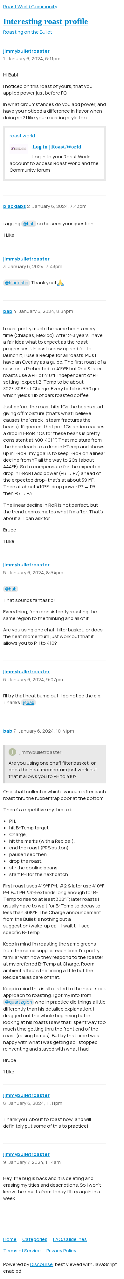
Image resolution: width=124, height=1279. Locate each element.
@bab (29, 224)
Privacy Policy (61, 1250)
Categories (34, 1239)
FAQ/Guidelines (70, 1239)
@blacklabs (16, 283)
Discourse (41, 1264)
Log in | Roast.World (56, 147)
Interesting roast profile (45, 21)
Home (10, 1239)
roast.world (22, 135)
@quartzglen (18, 1002)
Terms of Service (22, 1250)
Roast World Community (30, 6)
